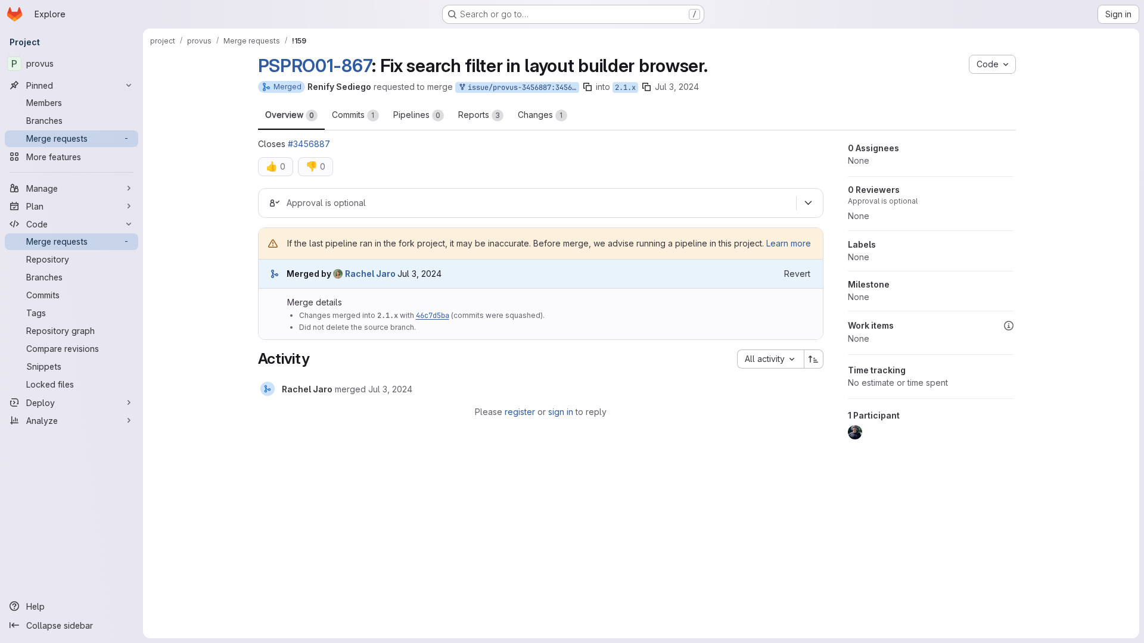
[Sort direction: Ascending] (813, 359)
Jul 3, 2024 (677, 87)
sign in (560, 412)
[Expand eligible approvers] (808, 203)
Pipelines (416, 115)
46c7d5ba (432, 315)
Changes (540, 115)
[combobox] (770, 359)
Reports (479, 115)
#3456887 (309, 144)
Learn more (788, 243)
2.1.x (625, 87)
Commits (353, 115)
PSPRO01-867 (315, 65)
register (520, 412)
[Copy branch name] (587, 87)
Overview (289, 115)
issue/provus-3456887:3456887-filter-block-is (521, 87)
